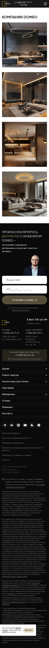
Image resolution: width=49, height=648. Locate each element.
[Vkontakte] (11, 425)
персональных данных (20, 310)
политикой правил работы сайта (14, 576)
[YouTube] (25, 425)
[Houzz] (32, 425)
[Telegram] (4, 425)
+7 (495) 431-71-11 (23, 3)
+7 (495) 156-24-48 (24, 355)
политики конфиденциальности (14, 602)
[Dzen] (39, 425)
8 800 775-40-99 (37, 319)
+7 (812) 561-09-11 (33, 333)
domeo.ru (12, 593)
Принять (29, 630)
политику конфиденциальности (25, 485)
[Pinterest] (18, 425)
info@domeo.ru (33, 323)
